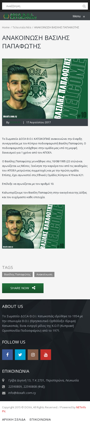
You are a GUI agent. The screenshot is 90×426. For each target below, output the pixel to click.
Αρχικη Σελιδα (13, 419)
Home (6, 27)
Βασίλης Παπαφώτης (17, 274)
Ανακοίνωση (44, 274)
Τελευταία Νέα (22, 27)
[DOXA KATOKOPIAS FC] (22, 16)
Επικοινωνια (40, 419)
